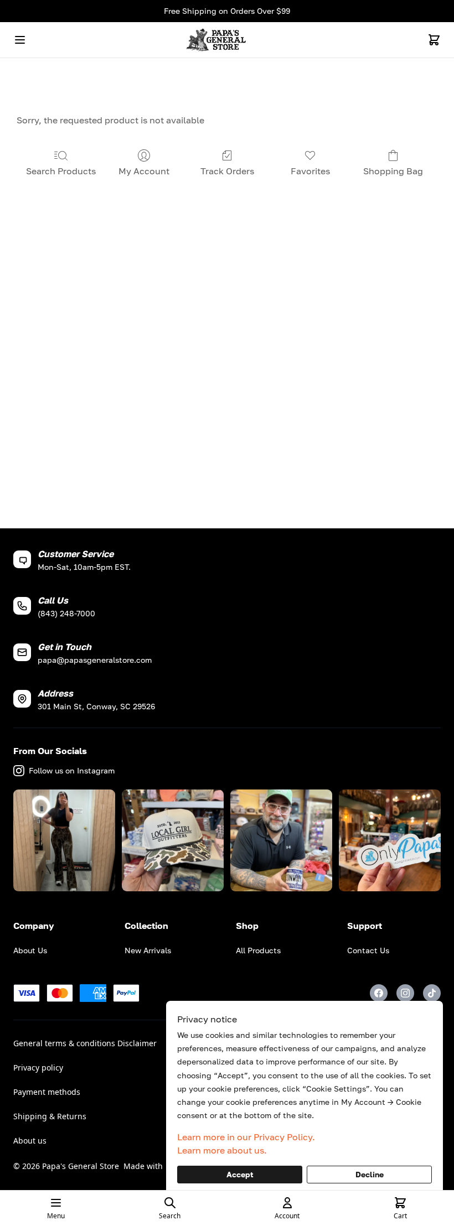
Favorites (310, 170)
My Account (143, 170)
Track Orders (227, 170)
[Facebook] (379, 993)
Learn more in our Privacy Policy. (246, 1136)
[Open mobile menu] (20, 40)
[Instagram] (405, 993)
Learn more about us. (222, 1150)
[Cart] (434, 40)
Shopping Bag (393, 170)
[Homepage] (227, 40)
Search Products (61, 170)
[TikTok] (432, 993)
